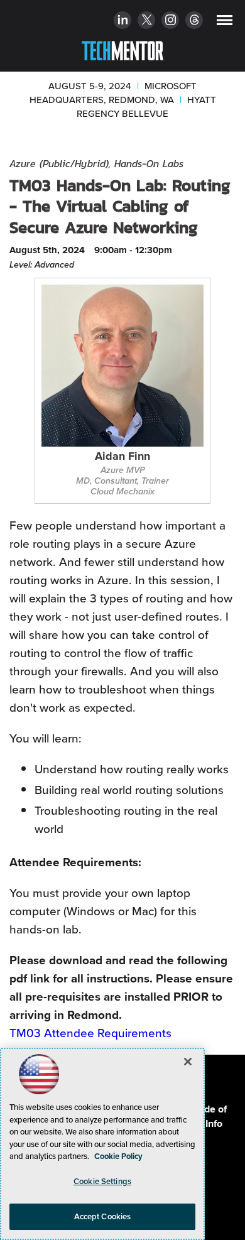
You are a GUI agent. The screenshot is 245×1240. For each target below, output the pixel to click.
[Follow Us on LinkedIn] (122, 21)
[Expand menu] (225, 23)
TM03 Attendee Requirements (90, 1033)
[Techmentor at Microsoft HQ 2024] (122, 48)
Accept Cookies (102, 1216)
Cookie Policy (118, 1156)
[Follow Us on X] (146, 21)
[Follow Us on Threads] (194, 21)
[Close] (188, 1061)
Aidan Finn (122, 457)
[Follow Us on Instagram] (170, 21)
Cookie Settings (102, 1181)
